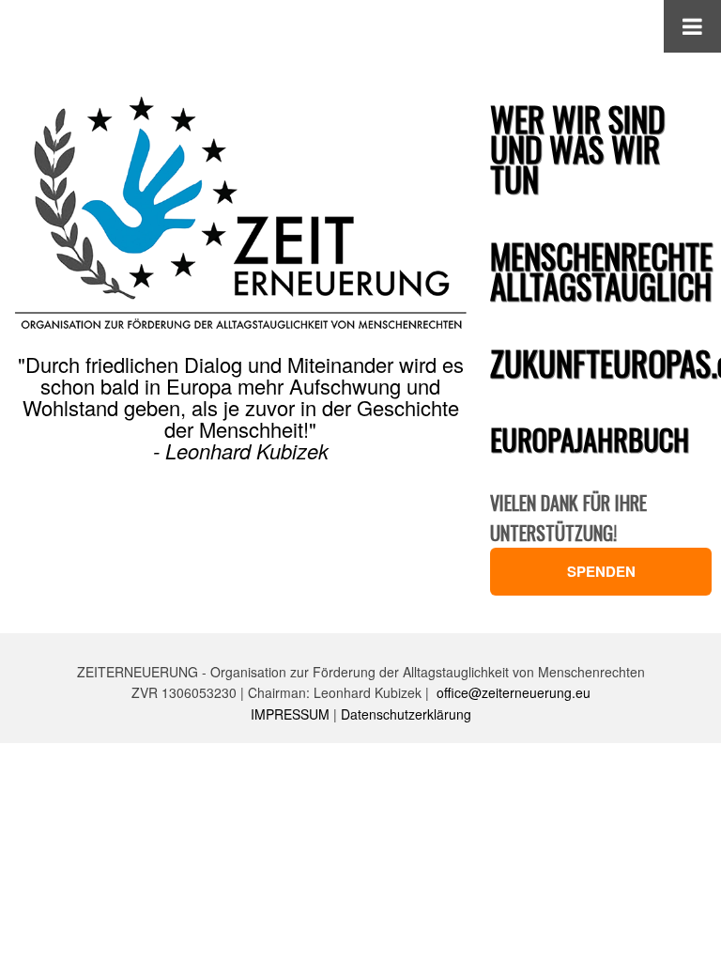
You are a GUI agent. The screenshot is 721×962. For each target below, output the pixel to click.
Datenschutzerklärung (406, 714)
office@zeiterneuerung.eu (514, 692)
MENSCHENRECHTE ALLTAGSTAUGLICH (601, 270)
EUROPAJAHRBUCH (589, 439)
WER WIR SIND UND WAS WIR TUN (577, 148)
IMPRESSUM (290, 714)
